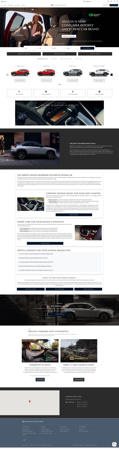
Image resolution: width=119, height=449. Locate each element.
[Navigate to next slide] (118, 24)
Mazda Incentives (64, 431)
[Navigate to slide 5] (60, 43)
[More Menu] (1, 5)
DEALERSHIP (82, 426)
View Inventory (79, 379)
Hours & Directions (84, 431)
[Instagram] (25, 440)
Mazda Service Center (46, 433)
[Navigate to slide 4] (59, 43)
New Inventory (26, 429)
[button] (30, 401)
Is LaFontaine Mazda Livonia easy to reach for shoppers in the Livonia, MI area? (36, 270)
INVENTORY (25, 426)
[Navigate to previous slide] (1, 24)
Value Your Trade (59, 289)
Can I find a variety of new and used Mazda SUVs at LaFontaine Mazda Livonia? (36, 253)
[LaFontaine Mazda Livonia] (52, 5)
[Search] (115, 1)
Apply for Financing (65, 429)
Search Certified (74, 214)
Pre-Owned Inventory (27, 431)
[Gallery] (59, 23)
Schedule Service (114, 5)
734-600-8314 (85, 404)
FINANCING (63, 426)
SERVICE (43, 426)
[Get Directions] (112, 1)
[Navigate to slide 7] (62, 43)
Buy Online (106, 5)
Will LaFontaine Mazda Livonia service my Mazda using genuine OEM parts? (35, 266)
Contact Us (81, 429)
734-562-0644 (84, 402)
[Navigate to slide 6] (61, 43)
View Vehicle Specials (30, 289)
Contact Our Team (88, 289)
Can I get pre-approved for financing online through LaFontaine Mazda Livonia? (36, 262)
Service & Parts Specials (47, 431)
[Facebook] (22, 440)
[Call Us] (109, 1)
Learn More (40, 379)
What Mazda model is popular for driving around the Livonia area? (33, 258)
